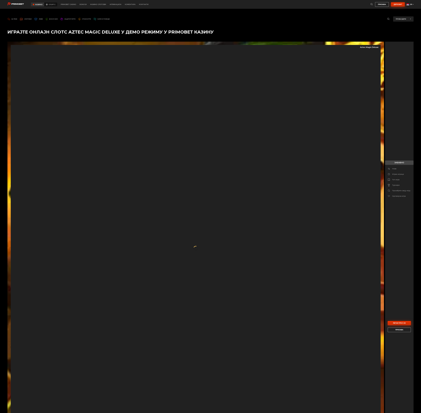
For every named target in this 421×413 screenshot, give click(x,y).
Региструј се (399, 323)
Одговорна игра (399, 196)
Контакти (143, 4)
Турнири (396, 185)
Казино (38, 4)
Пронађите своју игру (401, 191)
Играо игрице (398, 174)
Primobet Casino (68, 4)
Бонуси (83, 4)
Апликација (115, 4)
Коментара (130, 4)
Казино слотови (98, 4)
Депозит (398, 4)
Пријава (382, 4)
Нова (394, 169)
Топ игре (396, 180)
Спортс (52, 4)
